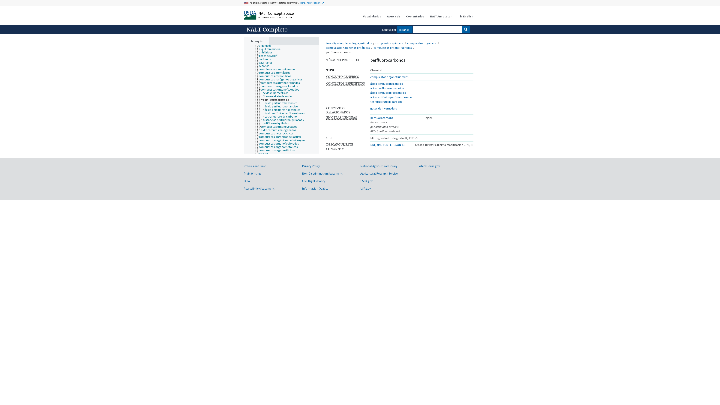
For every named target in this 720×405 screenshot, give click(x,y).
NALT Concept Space (276, 13)
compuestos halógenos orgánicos (348, 48)
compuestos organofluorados (393, 48)
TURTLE (387, 145)
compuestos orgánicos (421, 43)
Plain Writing (252, 173)
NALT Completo (267, 29)
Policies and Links (255, 166)
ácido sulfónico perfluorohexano (391, 97)
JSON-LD (400, 145)
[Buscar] (466, 29)
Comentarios (415, 16)
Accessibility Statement (259, 188)
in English (466, 16)
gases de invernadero (383, 108)
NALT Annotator (441, 16)
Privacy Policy (311, 166)
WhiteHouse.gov (429, 166)
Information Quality (315, 188)
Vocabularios (372, 16)
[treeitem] (267, 45)
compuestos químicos (390, 43)
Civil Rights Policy (313, 181)
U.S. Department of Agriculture (275, 17)
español (403, 30)
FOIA (247, 181)
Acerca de (393, 16)
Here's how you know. (310, 2)
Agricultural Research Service (379, 173)
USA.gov (365, 188)
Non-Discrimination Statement (322, 173)
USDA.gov (366, 181)
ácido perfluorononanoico (387, 88)
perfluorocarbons (381, 118)
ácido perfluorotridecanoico (388, 92)
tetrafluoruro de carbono (386, 102)
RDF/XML (376, 145)
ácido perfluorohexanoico (386, 84)
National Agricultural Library (378, 166)
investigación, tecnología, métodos (349, 43)
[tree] (281, 99)
